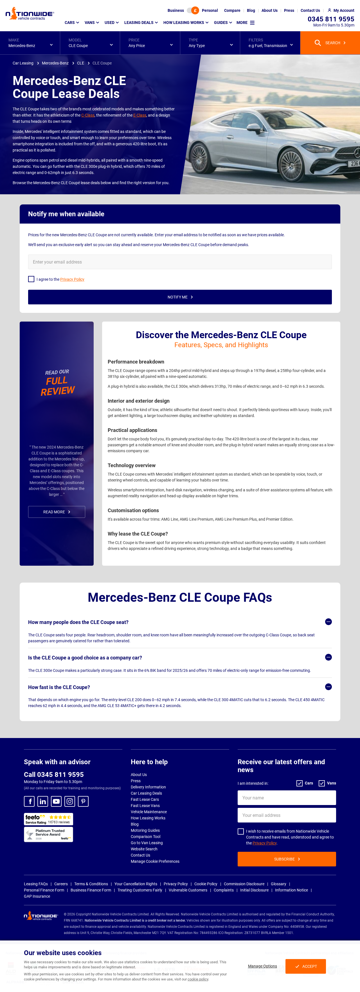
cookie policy (198, 979)
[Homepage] (30, 13)
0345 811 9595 (331, 19)
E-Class (139, 115)
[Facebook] (29, 801)
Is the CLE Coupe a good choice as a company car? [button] (85, 658)
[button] (30, 42)
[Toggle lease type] (193, 10)
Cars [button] (70, 22)
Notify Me (178, 297)
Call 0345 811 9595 (54, 775)
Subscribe (284, 859)
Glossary (278, 884)
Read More (54, 512)
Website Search (144, 849)
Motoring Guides (145, 830)
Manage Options (262, 966)
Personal (210, 10)
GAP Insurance (37, 896)
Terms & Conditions (91, 884)
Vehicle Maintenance (149, 812)
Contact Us (140, 855)
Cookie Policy (205, 884)
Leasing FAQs (36, 884)
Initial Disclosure (254, 890)
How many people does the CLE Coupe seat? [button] (78, 622)
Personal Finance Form (44, 890)
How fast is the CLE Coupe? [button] (59, 687)
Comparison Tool (145, 836)
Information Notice (291, 890)
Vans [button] (90, 22)
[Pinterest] (83, 801)
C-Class (87, 115)
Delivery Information (148, 787)
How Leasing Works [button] (183, 22)
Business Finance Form (91, 890)
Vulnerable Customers (188, 890)
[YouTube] (56, 801)
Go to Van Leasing (147, 843)
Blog (135, 824)
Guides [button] (221, 22)
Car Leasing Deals (146, 793)
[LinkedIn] (42, 801)
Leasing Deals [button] (139, 22)
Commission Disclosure (244, 884)
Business (176, 10)
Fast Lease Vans (145, 805)
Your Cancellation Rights (135, 884)
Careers (61, 884)
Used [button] (109, 22)
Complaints (224, 890)
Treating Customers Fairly (140, 890)
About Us (139, 774)
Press (136, 781)
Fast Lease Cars (145, 799)
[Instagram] (69, 801)
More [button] (242, 22)
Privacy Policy (264, 843)
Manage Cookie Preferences (155, 861)
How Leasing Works (148, 818)
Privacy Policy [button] (72, 279)
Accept (309, 966)
